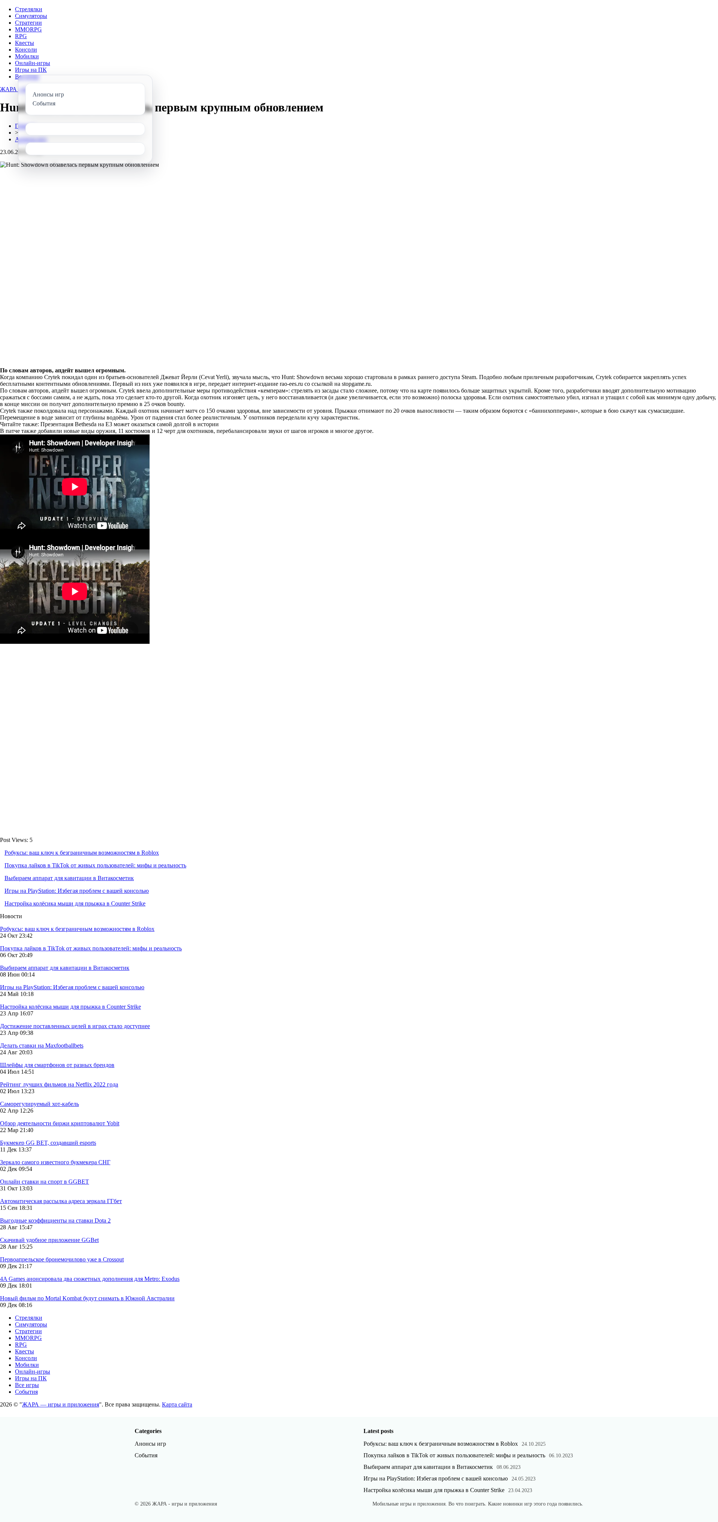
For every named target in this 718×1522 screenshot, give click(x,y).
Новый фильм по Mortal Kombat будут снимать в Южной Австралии (87, 1298)
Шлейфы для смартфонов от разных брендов (57, 1065)
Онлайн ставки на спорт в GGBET (44, 1181)
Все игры (27, 1385)
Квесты (24, 43)
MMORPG (28, 29)
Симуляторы (31, 16)
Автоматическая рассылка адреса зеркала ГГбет (61, 1201)
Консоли (26, 49)
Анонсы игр (150, 1443)
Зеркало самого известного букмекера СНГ (55, 1162)
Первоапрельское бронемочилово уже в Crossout (62, 1259)
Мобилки (27, 56)
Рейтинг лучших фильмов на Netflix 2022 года (59, 1084)
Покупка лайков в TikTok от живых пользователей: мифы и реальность (95, 865)
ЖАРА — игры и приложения (60, 1404)
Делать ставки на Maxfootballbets (41, 1045)
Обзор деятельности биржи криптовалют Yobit (59, 1123)
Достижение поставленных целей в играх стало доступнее (75, 1026)
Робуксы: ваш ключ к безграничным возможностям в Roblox (81, 852)
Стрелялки (28, 9)
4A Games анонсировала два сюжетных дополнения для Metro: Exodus (90, 1279)
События (26, 1392)
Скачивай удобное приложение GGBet (49, 1240)
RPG (21, 36)
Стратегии (28, 22)
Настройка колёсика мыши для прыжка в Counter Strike (74, 903)
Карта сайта (177, 1404)
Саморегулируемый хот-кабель (39, 1104)
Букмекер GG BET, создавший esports (48, 1143)
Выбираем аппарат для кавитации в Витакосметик (69, 878)
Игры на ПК (31, 70)
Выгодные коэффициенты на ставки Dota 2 (55, 1220)
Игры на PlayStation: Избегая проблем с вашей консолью (76, 891)
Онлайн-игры (32, 63)
